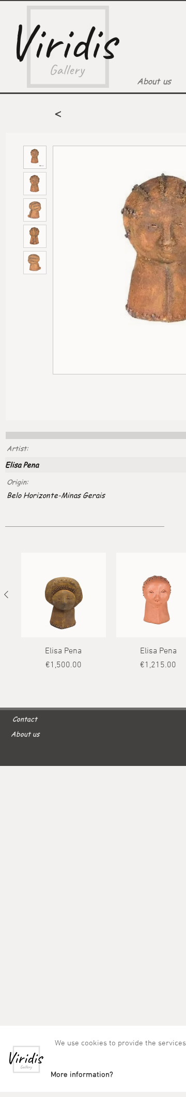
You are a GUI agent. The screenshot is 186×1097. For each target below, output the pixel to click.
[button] (82, 1075)
